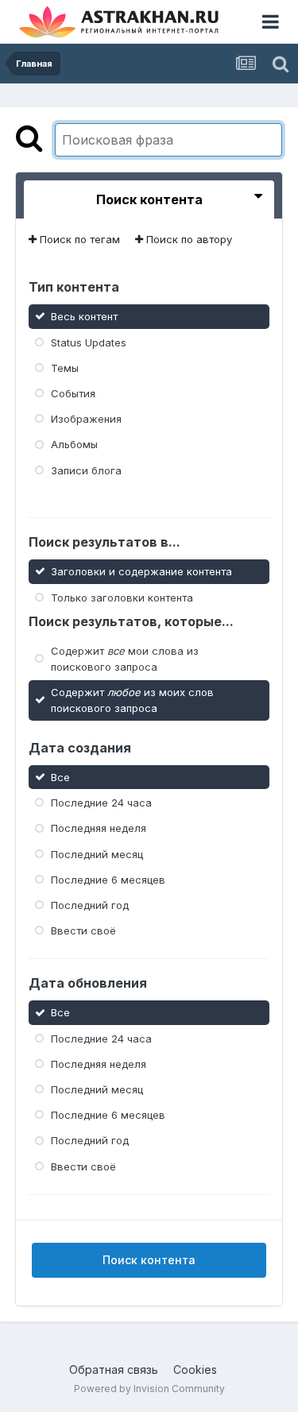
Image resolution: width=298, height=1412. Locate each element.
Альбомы (74, 444)
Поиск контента (149, 1260)
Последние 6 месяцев (108, 879)
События (73, 393)
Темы (65, 368)
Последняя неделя (98, 828)
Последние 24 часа (101, 802)
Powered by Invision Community (149, 1389)
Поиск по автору (187, 239)
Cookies (195, 1369)
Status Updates (88, 341)
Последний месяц (97, 853)
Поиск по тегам (78, 239)
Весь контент (84, 316)
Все (60, 777)
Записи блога (86, 469)
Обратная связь (113, 1369)
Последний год (90, 905)
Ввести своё (83, 930)
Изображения (86, 418)
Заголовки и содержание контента (141, 571)
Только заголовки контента (122, 596)
